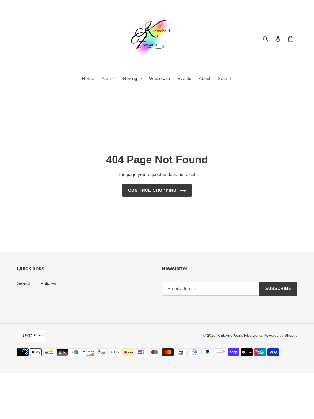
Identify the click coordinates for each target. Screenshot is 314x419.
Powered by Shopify (280, 335)
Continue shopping (152, 190)
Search (24, 283)
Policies (48, 283)
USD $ (29, 335)
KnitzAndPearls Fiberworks (239, 335)
